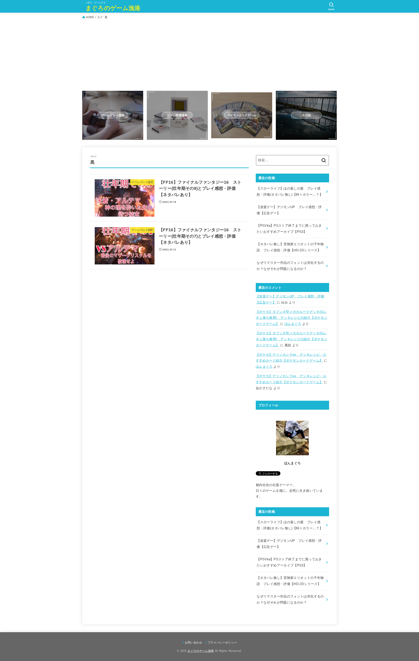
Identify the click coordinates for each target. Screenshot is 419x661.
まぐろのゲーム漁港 (113, 8)
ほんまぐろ (293, 324)
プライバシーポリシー (222, 642)
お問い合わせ (193, 642)
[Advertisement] (209, 56)
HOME (90, 17)
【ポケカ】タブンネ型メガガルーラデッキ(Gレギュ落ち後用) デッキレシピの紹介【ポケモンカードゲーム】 (291, 318)
